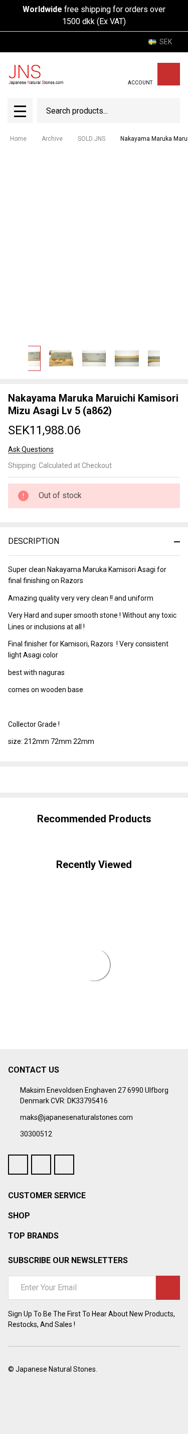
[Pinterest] (85, 780)
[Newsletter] (168, 1288)
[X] (67, 780)
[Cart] (168, 74)
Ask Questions (31, 449)
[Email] (49, 780)
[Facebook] (31, 780)
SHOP (19, 1215)
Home (18, 138)
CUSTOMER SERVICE (47, 1195)
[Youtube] (41, 1164)
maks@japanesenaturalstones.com (76, 1117)
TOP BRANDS (33, 1235)
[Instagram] (64, 1164)
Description (33, 541)
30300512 (36, 1134)
